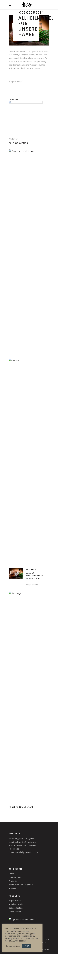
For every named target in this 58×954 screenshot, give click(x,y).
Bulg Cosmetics (15, 81)
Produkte (13, 881)
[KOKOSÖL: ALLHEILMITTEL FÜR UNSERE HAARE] (16, 573)
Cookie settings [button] (13, 946)
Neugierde (31, 569)
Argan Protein (15, 900)
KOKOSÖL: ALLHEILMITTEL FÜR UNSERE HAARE (35, 575)
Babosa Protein (16, 908)
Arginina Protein (16, 904)
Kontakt (12, 888)
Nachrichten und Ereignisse (21, 884)
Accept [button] (26, 945)
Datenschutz (42, 950)
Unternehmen (15, 877)
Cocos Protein (15, 911)
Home (11, 873)
